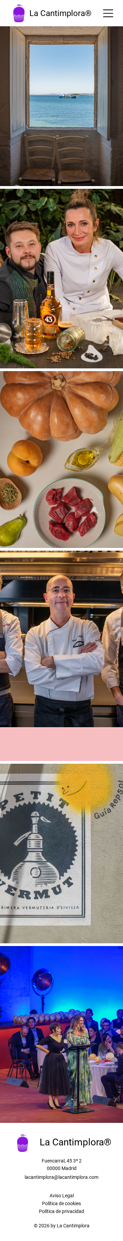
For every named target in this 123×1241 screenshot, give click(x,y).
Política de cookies (61, 1203)
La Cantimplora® (60, 13)
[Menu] (108, 13)
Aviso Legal (62, 1195)
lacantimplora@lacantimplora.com (61, 1177)
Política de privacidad (61, 1211)
